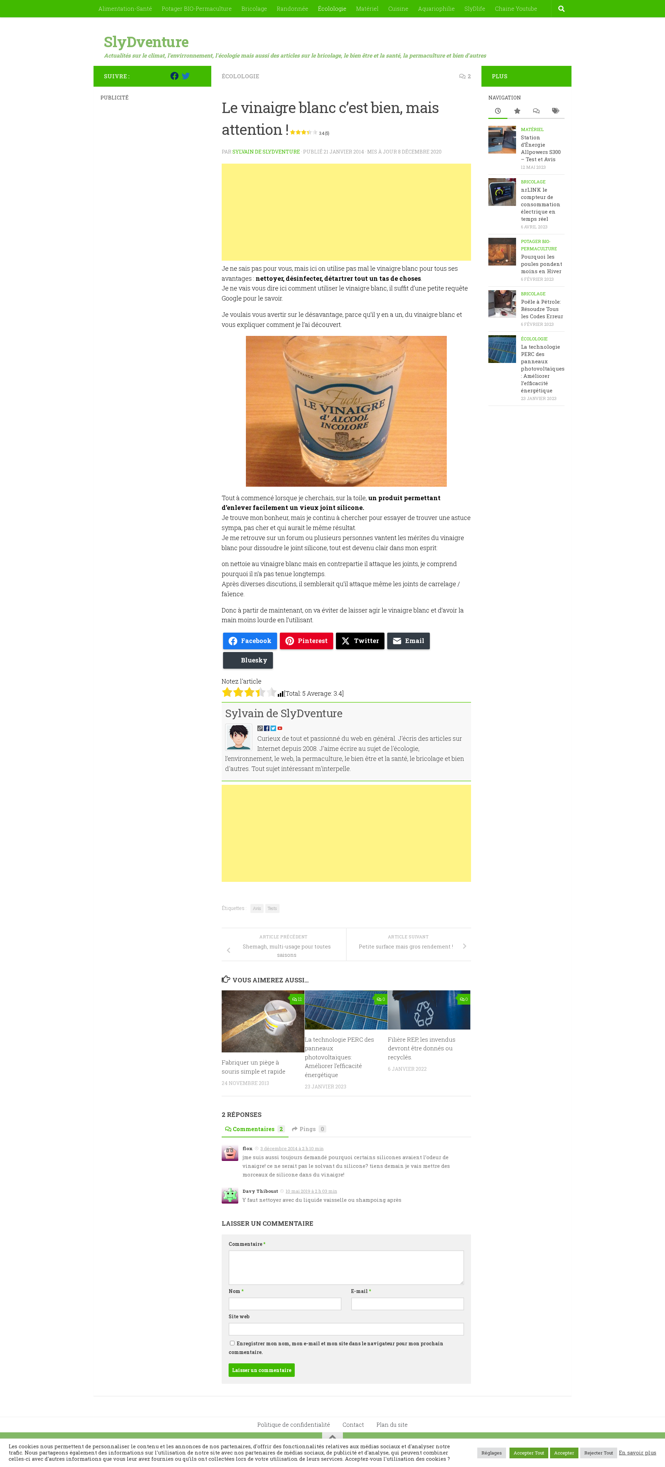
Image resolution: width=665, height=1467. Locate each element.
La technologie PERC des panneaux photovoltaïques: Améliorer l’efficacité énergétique (339, 1057)
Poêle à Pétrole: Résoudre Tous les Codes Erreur (542, 309)
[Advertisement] (346, 212)
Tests (272, 908)
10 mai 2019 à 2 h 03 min (311, 1191)
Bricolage (254, 8)
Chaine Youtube (516, 8)
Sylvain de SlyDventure (266, 151)
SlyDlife (474, 8)
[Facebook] (174, 76)
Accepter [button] (564, 1453)
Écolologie (332, 8)
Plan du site (392, 1424)
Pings (312, 1128)
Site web (239, 1316)
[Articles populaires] (516, 111)
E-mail (361, 1291)
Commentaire (247, 1244)
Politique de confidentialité (293, 1424)
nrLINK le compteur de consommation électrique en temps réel (540, 204)
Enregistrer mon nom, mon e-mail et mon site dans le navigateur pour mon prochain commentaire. (336, 1347)
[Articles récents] (497, 111)
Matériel (367, 8)
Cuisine (398, 8)
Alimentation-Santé (125, 8)
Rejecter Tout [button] (598, 1453)
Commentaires (258, 1128)
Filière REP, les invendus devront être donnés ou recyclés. (421, 1048)
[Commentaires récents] (536, 111)
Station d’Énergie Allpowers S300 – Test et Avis (541, 148)
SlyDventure (146, 41)
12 (300, 999)
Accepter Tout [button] (529, 1453)
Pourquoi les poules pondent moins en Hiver (541, 264)
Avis (257, 908)
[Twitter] (185, 76)
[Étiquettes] (555, 111)
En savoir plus (637, 1453)
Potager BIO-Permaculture (197, 8)
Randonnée (292, 8)
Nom (236, 1291)
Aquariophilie (436, 8)
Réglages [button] (491, 1453)
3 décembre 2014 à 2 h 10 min (291, 1148)
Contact (353, 1424)
